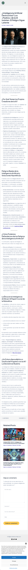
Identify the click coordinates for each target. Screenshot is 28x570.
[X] (14, 539)
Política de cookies (13, 568)
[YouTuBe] (16, 539)
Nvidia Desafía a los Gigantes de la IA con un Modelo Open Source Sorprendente (13, 464)
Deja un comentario (7, 445)
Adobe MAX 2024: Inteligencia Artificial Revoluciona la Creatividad (13, 442)
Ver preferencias (14, 565)
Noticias (14, 445)
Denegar (14, 561)
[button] (26, 543)
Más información (16, 352)
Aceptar (14, 557)
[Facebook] (12, 539)
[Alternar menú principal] (25, 2)
